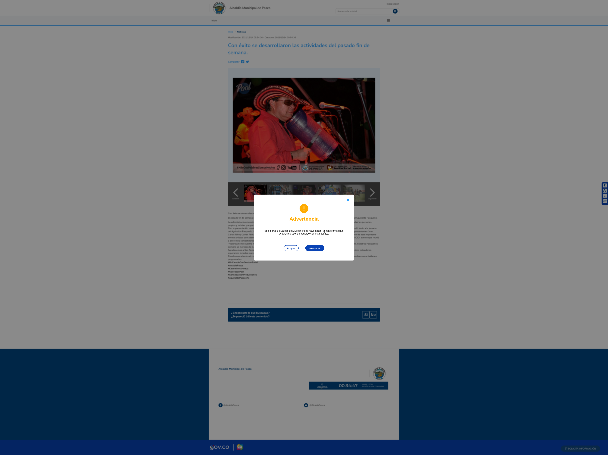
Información (315, 248)
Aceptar (291, 248)
